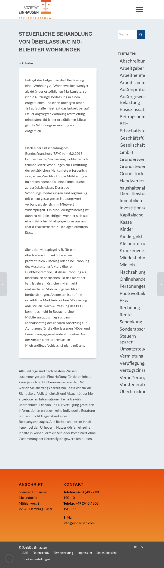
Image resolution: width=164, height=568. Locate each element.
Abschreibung (132, 61)
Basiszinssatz (132, 109)
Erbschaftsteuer (132, 130)
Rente (126, 314)
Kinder (126, 229)
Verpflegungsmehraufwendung (132, 363)
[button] (9, 558)
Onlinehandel (132, 279)
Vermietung (131, 356)
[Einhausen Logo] (35, 9)
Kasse (126, 222)
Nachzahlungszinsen (132, 272)
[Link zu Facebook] (129, 547)
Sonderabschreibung (132, 329)
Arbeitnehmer (132, 75)
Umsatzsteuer (132, 349)
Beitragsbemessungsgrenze (132, 116)
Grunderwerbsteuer (132, 159)
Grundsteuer (132, 166)
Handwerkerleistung (132, 180)
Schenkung (131, 322)
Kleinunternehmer (132, 243)
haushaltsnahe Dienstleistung (132, 191)
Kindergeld (131, 236)
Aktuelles (27, 63)
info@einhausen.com (79, 523)
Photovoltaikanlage (132, 293)
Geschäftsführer (132, 138)
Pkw (124, 300)
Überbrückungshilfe (132, 391)
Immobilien (131, 200)
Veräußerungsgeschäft (132, 377)
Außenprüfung (132, 89)
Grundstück (132, 173)
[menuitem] (139, 9)
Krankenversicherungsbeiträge (132, 250)
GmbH (126, 152)
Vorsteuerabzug (132, 384)
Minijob (127, 265)
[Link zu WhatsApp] (142, 547)
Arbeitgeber (132, 68)
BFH (124, 123)
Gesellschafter (132, 145)
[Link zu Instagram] (135, 547)
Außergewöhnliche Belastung (132, 99)
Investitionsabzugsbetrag (132, 208)
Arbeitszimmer (132, 82)
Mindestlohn (132, 258)
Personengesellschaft (132, 286)
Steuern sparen (128, 339)
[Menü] (139, 9)
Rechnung (130, 307)
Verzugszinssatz (132, 370)
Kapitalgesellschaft (132, 215)
